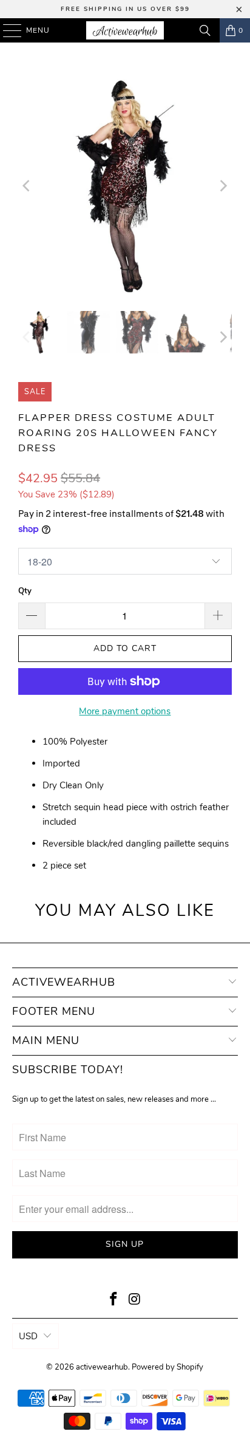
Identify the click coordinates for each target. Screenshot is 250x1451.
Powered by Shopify (167, 1367)
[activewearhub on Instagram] (135, 1300)
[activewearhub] (124, 30)
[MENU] (6, 30)
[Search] (205, 30)
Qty (25, 591)
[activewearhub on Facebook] (114, 1300)
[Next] (222, 186)
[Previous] (27, 186)
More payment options (125, 711)
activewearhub (102, 1367)
